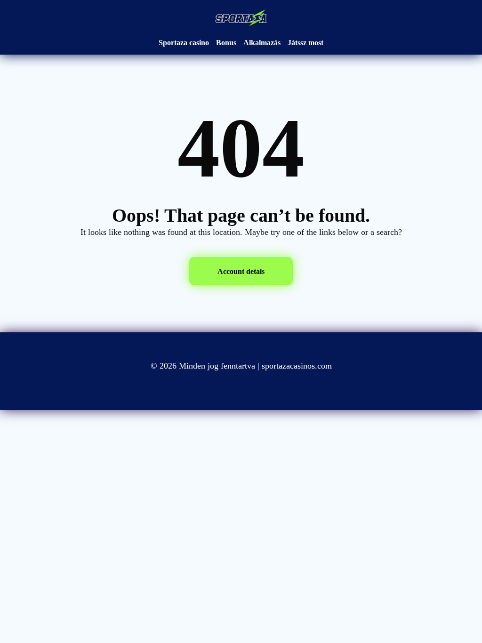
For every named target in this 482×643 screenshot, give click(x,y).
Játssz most (305, 43)
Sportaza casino (184, 43)
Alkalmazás (262, 43)
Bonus (226, 43)
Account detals (241, 271)
